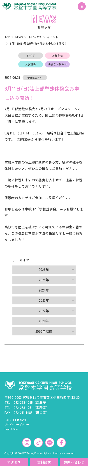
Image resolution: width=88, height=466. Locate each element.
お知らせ (57, 55)
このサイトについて (16, 420)
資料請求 (44, 462)
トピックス (35, 37)
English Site (11, 429)
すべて (31, 55)
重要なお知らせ (57, 64)
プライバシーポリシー (17, 424)
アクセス (14, 462)
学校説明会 (47, 209)
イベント (52, 37)
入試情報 (30, 64)
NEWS (19, 37)
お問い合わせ (74, 462)
